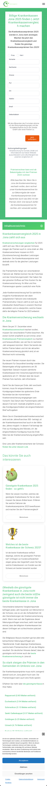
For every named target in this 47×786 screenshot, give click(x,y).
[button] (43, 734)
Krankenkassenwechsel (13, 329)
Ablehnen (23, 767)
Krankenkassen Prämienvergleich (18, 338)
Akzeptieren (23, 760)
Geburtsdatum (14, 114)
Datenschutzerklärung (26, 779)
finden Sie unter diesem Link (15, 446)
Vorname (12, 59)
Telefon (11, 98)
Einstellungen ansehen (23, 774)
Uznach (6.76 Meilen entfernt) (18, 725)
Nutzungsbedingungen (17, 148)
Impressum (41, 779)
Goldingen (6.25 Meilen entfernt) (19, 719)
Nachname (12, 67)
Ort (10, 91)
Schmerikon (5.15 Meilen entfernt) (20, 707)
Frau (13, 55)
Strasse (11, 75)
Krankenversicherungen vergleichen (19, 242)
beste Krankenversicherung (19, 655)
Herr (22, 55)
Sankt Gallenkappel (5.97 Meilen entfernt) (24, 713)
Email (11, 106)
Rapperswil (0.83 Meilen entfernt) (20, 695)
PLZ (10, 83)
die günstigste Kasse (32, 683)
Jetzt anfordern (32, 138)
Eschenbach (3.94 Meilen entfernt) (20, 701)
